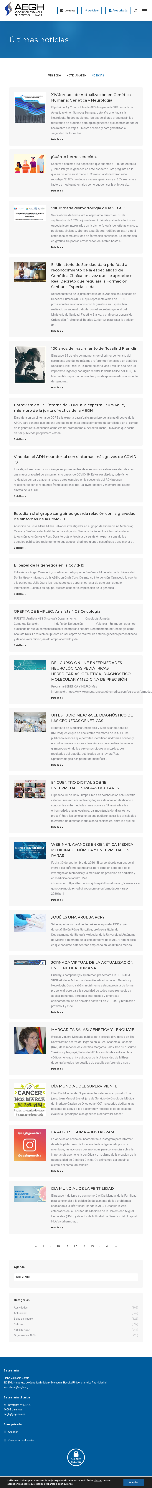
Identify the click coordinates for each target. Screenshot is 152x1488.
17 (75, 1246)
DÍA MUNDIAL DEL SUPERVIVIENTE (84, 1086)
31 (108, 1246)
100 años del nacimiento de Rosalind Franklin (94, 348)
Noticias (98, 75)
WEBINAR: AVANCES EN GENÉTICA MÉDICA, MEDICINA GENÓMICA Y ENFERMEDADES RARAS (92, 850)
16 (66, 1246)
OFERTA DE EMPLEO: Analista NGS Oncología (57, 611)
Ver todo (54, 75)
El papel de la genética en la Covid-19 (49, 565)
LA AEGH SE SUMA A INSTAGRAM (82, 1132)
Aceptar (133, 1482)
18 (83, 1246)
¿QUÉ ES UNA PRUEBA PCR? (78, 917)
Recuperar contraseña (21, 1440)
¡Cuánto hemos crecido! (74, 157)
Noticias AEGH (76, 75)
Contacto (70, 10)
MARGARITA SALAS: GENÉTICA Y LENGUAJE (92, 1029)
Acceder (13, 1431)
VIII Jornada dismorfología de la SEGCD (88, 208)
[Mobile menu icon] (144, 10)
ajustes (98, 1480)
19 (92, 1246)
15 (58, 1246)
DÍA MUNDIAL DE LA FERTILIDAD (82, 1188)
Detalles (56, 139)
